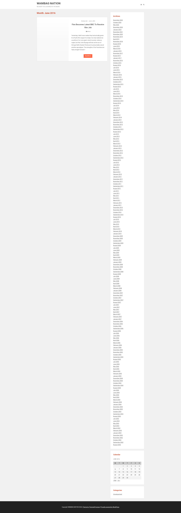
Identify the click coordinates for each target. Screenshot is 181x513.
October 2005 (117, 354)
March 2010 (116, 229)
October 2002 (117, 440)
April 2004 (116, 397)
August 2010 (117, 217)
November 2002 (118, 437)
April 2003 (116, 426)
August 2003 (117, 416)
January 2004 (117, 404)
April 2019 (116, 39)
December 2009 (118, 236)
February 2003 (117, 430)
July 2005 (116, 361)
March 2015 (116, 93)
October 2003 (117, 411)
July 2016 (116, 67)
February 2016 (117, 74)
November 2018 (118, 41)
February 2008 (117, 288)
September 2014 (118, 101)
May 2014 (116, 110)
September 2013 (118, 129)
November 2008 (118, 267)
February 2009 (117, 260)
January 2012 (117, 176)
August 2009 (117, 245)
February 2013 (117, 146)
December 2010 (118, 207)
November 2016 (118, 60)
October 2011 (117, 184)
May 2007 (116, 309)
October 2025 (117, 22)
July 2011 (116, 191)
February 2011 (117, 203)
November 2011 (118, 181)
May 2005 (116, 366)
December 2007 (118, 293)
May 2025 (116, 25)
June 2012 (116, 165)
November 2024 (118, 27)
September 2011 (118, 186)
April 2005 (116, 369)
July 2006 (116, 333)
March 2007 (116, 314)
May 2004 (116, 395)
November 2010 (118, 210)
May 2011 (116, 195)
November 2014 (118, 96)
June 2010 (116, 222)
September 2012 (118, 158)
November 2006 (118, 324)
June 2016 (116, 70)
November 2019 (118, 36)
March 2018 (116, 48)
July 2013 (116, 134)
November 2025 (118, 20)
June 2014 (116, 108)
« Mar (115, 480)
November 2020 (118, 34)
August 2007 (117, 302)
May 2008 (116, 281)
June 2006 (116, 335)
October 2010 (117, 212)
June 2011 (116, 193)
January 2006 (117, 347)
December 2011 (118, 179)
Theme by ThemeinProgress (91, 507)
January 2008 (117, 290)
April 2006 (116, 340)
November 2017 (118, 53)
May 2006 (116, 338)
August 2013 (117, 131)
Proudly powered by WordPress (110, 507)
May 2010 (116, 224)
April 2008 (116, 283)
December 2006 (118, 321)
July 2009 (116, 248)
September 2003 (118, 414)
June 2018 (116, 46)
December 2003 (118, 407)
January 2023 (117, 29)
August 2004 (117, 388)
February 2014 (117, 117)
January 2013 (117, 148)
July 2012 (116, 162)
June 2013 (116, 136)
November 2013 (118, 124)
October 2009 (117, 241)
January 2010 (117, 233)
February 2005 (117, 373)
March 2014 (116, 115)
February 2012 (117, 174)
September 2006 (118, 328)
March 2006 (116, 343)
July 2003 (116, 418)
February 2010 (117, 231)
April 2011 (116, 198)
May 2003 (116, 423)
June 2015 (116, 91)
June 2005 (116, 364)
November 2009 (118, 238)
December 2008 (118, 264)
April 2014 (116, 112)
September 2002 (118, 442)
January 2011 (117, 205)
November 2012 (118, 153)
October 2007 (117, 297)
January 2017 (117, 58)
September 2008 (118, 271)
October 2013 (117, 127)
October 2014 (117, 98)
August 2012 (117, 160)
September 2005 (118, 357)
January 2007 (117, 319)
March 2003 (116, 428)
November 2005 (118, 352)
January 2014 (117, 120)
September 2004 (118, 385)
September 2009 (118, 243)
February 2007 (117, 316)
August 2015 (117, 86)
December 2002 (118, 435)
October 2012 (117, 155)
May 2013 (116, 138)
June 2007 (116, 307)
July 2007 (116, 305)
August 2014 (117, 103)
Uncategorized (117, 494)
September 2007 (118, 300)
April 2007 (116, 312)
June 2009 (116, 250)
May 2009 (116, 252)
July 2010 (116, 219)
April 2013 (116, 141)
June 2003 (116, 421)
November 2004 (118, 381)
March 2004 (116, 400)
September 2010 (118, 214)
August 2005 (117, 359)
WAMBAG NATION (49, 4)
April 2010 (116, 226)
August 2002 (117, 445)
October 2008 (117, 269)
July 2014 (116, 105)
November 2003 (118, 409)
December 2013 (118, 122)
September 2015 (118, 84)
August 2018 (117, 44)
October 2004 (117, 383)
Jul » (118, 480)
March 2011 (116, 200)
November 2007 (118, 295)
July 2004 (116, 390)
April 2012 (116, 169)
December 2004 (118, 378)
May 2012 (116, 167)
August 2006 (117, 331)
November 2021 (118, 32)
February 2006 (117, 345)
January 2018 (117, 51)
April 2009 (116, 255)
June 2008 (116, 278)
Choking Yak (84, 21)
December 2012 (118, 150)
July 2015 (116, 89)
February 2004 (117, 402)
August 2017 (117, 55)
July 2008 (116, 276)
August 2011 (117, 188)
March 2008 (116, 286)
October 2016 (117, 63)
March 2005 (116, 371)
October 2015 (117, 82)
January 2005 (117, 376)
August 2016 (117, 65)
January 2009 (117, 262)
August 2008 (117, 274)
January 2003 (117, 433)
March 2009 (116, 257)
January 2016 (117, 77)
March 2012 (116, 172)
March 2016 (116, 72)
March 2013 (116, 143)
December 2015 (118, 79)
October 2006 (117, 326)
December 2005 (118, 350)
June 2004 (116, 392)
